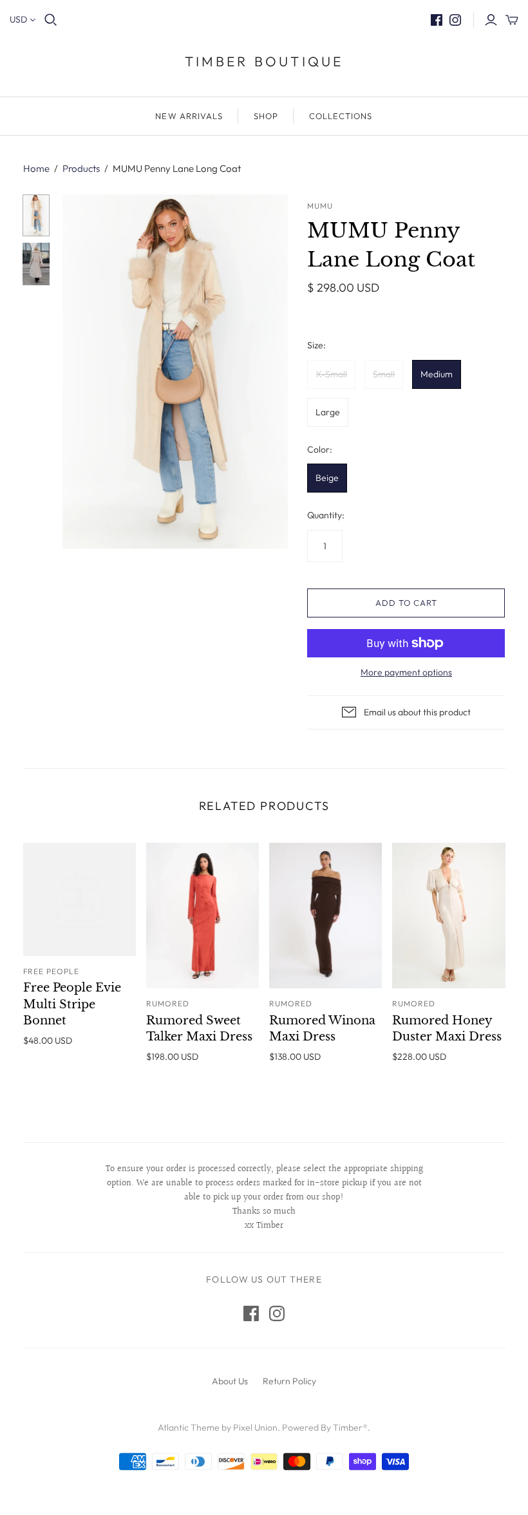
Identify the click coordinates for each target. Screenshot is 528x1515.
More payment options (406, 672)
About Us (230, 1381)
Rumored (167, 1003)
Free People (51, 971)
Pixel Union (255, 1427)
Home (36, 168)
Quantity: (325, 515)
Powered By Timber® (325, 1427)
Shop (266, 116)
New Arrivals (188, 116)
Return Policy (289, 1381)
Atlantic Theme (189, 1427)
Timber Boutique (264, 61)
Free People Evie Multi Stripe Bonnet (72, 1004)
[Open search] (50, 20)
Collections (340, 116)
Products (81, 168)
